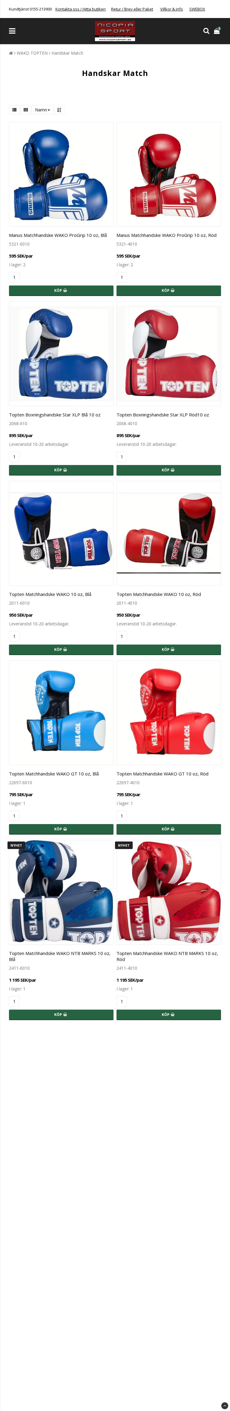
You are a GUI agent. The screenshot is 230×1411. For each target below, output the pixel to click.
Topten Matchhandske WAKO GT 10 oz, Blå (54, 774)
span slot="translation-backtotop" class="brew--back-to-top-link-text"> (225, 1405)
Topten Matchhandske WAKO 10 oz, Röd (158, 594)
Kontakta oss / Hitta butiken (80, 9)
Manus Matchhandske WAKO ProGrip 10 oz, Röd (166, 235)
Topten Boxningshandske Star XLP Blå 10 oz (55, 415)
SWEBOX (197, 9)
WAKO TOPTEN (32, 53)
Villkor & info (171, 9)
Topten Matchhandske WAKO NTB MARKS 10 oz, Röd (167, 956)
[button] (217, 31)
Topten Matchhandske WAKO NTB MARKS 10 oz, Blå (60, 956)
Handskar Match (67, 53)
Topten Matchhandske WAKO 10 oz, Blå (50, 594)
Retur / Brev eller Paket (132, 9)
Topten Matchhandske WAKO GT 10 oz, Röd (162, 774)
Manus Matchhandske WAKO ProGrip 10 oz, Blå (58, 235)
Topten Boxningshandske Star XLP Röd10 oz (162, 415)
